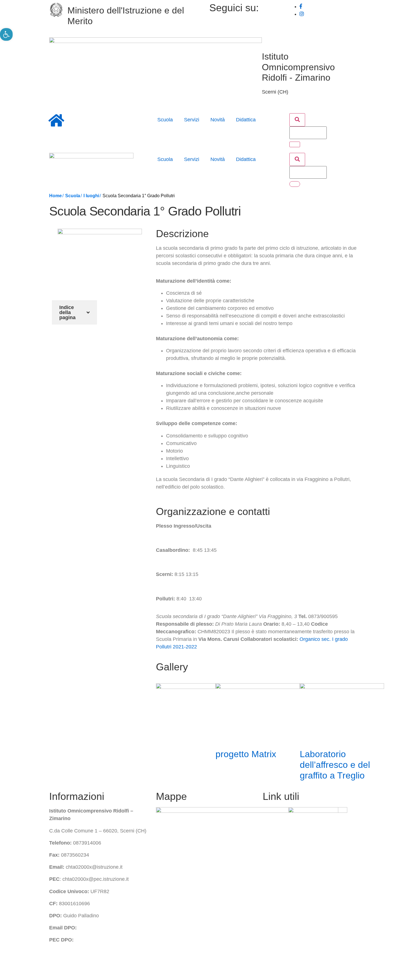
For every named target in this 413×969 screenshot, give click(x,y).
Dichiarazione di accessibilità (161, 957)
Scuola (165, 119)
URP (268, 844)
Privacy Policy (65, 957)
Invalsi (270, 856)
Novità (217, 119)
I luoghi (91, 195)
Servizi (191, 119)
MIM (268, 832)
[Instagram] (301, 14)
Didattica (246, 119)
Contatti (298, 957)
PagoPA (272, 881)
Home (55, 195)
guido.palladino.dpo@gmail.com (114, 928)
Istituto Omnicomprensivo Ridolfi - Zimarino (298, 67)
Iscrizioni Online (280, 869)
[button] (297, 119)
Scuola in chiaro (281, 893)
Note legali (221, 957)
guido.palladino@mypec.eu (105, 940)
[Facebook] (300, 6)
